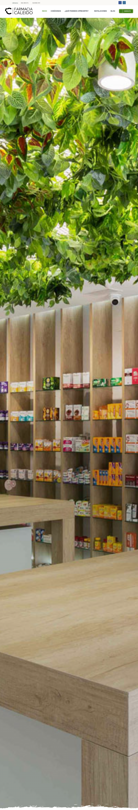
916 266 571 (24, 3)
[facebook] (120, 2)
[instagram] (124, 2)
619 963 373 (36, 3)
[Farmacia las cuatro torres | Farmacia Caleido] (19, 8)
